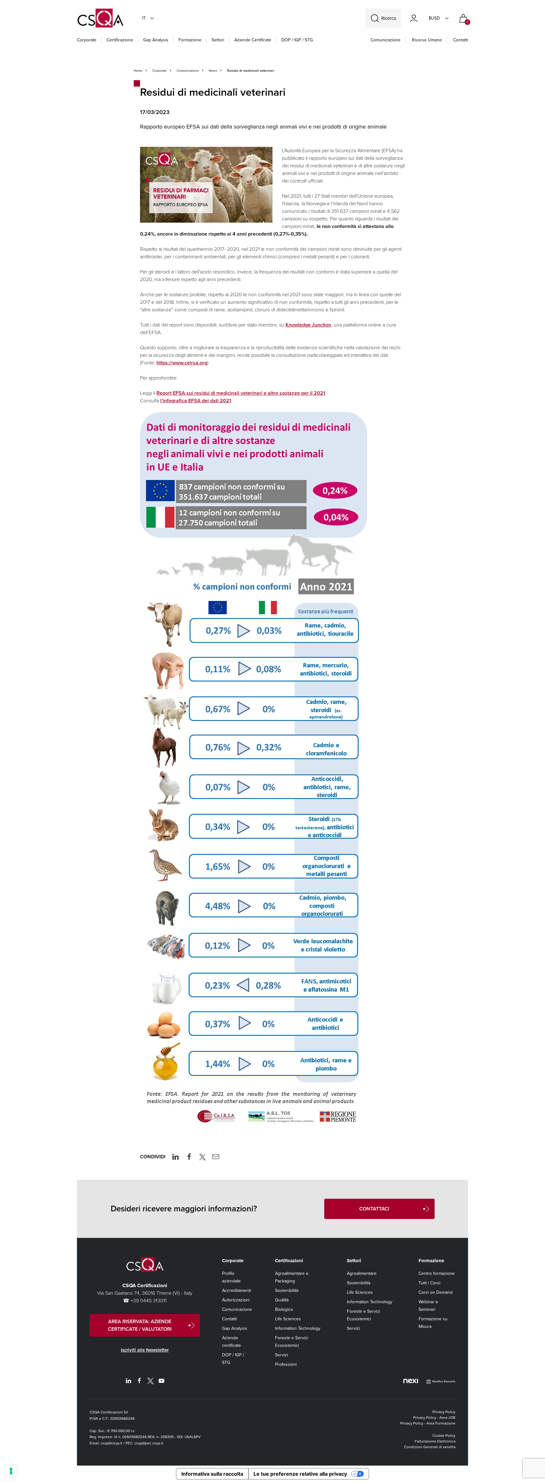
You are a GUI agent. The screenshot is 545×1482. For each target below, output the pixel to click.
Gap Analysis (155, 40)
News (213, 70)
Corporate (87, 40)
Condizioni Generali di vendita (429, 1447)
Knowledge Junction (308, 324)
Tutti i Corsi (429, 1283)
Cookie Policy (443, 1435)
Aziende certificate (252, 40)
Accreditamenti (236, 1290)
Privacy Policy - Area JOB (434, 1417)
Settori (218, 40)
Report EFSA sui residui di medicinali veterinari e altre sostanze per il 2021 (240, 393)
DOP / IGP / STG (297, 40)
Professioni (286, 1364)
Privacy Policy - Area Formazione (427, 1423)
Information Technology (297, 1328)
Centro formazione (437, 1273)
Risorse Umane (427, 40)
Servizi (281, 1355)
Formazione (190, 40)
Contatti (460, 40)
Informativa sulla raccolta (212, 1474)
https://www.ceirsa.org (181, 362)
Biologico (284, 1309)
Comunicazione (386, 40)
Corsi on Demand (436, 1292)
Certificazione (120, 40)
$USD (434, 18)
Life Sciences (288, 1319)
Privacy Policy (443, 1412)
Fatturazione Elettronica (435, 1441)
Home (138, 70)
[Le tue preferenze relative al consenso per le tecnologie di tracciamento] (11, 1471)
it (144, 18)
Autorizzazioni (235, 1300)
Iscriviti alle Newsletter (145, 1350)
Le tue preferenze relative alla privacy (300, 1474)
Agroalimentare (362, 1273)
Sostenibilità (286, 1290)
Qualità (282, 1300)
